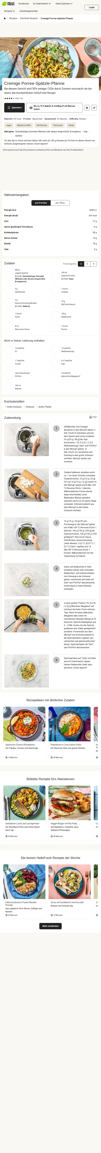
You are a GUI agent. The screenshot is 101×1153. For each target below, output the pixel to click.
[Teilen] (94, 107)
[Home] (4, 18)
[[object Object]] (87, 107)
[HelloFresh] (8, 4)
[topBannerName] (50, 30)
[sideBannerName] (50, 170)
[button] (50, 263)
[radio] (5, 98)
